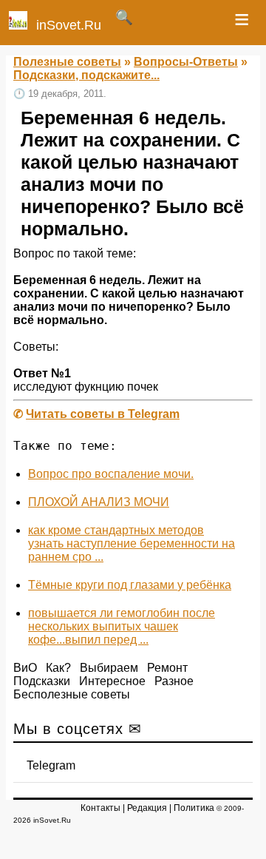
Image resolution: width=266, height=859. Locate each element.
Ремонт (167, 667)
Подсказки (41, 681)
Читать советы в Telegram (103, 414)
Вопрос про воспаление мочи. (111, 474)
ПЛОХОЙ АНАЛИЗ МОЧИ (98, 502)
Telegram (51, 765)
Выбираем (109, 667)
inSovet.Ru (68, 25)
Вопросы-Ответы (186, 61)
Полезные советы (67, 61)
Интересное (112, 681)
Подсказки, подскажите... (86, 75)
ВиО (25, 667)
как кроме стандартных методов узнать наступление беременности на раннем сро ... (131, 543)
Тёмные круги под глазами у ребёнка (129, 585)
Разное (174, 681)
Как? (58, 667)
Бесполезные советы (71, 694)
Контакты (100, 808)
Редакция (147, 808)
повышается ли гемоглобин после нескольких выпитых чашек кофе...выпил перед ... (121, 626)
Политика (194, 808)
